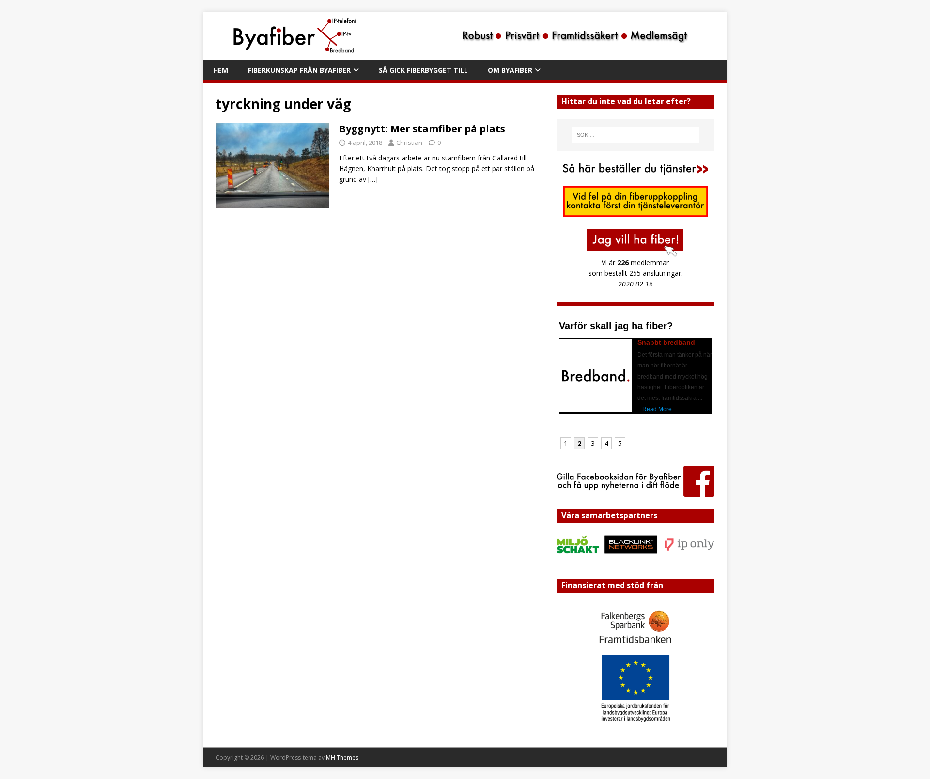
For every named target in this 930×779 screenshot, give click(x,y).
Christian (409, 142)
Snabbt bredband (666, 342)
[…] (373, 179)
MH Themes (342, 757)
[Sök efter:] (635, 135)
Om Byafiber (510, 70)
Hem (220, 70)
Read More (657, 409)
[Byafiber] (451, 54)
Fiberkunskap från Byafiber (299, 70)
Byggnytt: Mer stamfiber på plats (422, 128)
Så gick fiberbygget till (423, 70)
